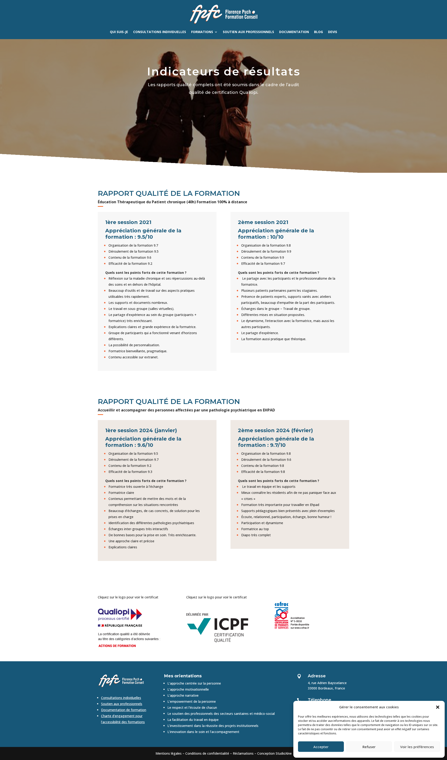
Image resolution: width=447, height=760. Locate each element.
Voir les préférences (417, 746)
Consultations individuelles (159, 32)
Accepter (320, 746)
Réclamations (243, 753)
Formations (202, 32)
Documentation (294, 32)
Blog (318, 32)
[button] (437, 707)
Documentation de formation (123, 710)
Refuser (369, 746)
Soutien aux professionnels (248, 32)
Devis (332, 32)
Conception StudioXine (274, 753)
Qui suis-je (119, 32)
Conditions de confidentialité (207, 753)
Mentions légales (169, 753)
